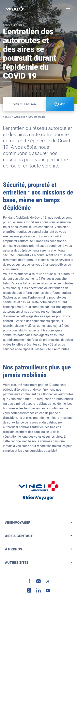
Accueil (7, 117)
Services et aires (36, 117)
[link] (29, 581)
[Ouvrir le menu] (68, 9)
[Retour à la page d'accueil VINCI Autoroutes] (15, 8)
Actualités (19, 117)
